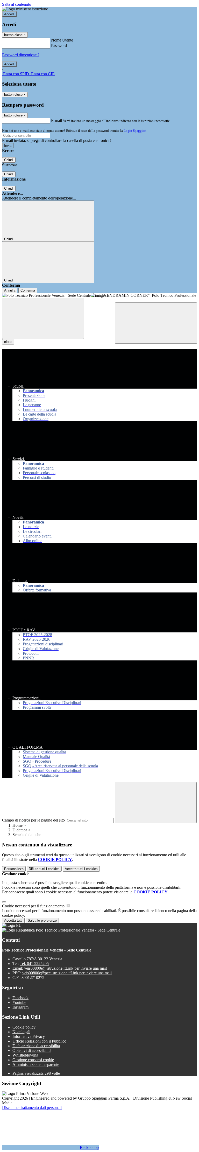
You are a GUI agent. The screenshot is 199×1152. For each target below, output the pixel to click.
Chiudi (8, 160)
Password (59, 45)
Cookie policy (23, 1027)
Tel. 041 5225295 (34, 963)
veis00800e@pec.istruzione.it (67, 973)
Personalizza (14, 869)
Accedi (9, 14)
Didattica (19, 830)
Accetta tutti (81, 869)
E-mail (56, 120)
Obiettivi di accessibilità (31, 1050)
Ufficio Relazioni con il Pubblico (39, 1041)
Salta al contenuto (16, 4)
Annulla (9, 290)
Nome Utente (62, 40)
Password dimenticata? (20, 55)
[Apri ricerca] (156, 323)
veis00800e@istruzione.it (65, 968)
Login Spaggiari (135, 131)
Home (17, 825)
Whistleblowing (25, 1055)
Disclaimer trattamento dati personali (32, 1107)
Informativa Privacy (28, 1036)
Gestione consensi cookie (33, 1060)
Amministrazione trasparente (35, 1064)
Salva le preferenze (42, 920)
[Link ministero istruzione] (25, 9)
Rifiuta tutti (44, 869)
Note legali (21, 1032)
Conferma (27, 290)
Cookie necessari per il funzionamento (34, 906)
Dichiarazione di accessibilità (36, 1046)
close (8, 342)
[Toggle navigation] (43, 318)
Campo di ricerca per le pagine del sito (33, 820)
